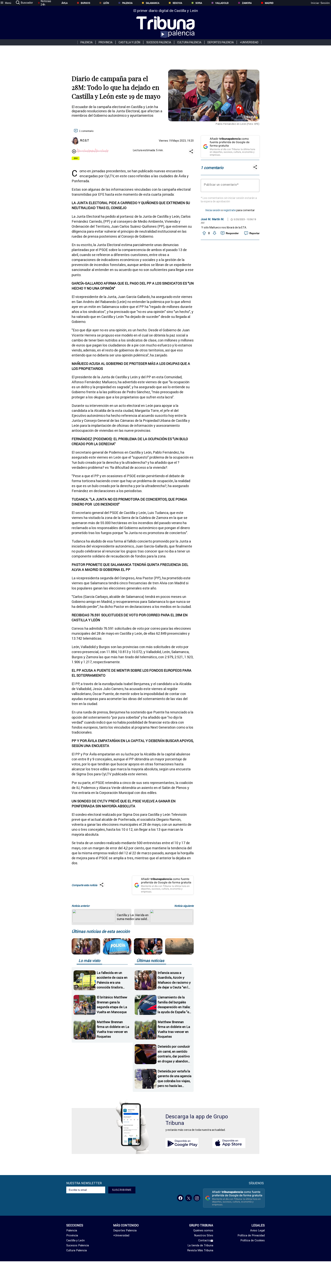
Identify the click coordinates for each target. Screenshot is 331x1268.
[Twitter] (188, 1198)
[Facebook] (180, 1198)
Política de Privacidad (251, 1235)
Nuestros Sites (203, 1235)
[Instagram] (196, 1198)
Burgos (85, 3)
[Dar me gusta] (204, 233)
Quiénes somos (203, 1230)
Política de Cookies (252, 1240)
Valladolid (222, 3)
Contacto (204, 1240)
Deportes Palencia (220, 42)
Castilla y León (129, 42)
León (106, 3)
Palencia (127, 3)
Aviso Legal (257, 1230)
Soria (198, 3)
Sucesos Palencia (158, 42)
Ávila (64, 3)
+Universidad (249, 42)
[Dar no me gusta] (214, 233)
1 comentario (86, 131)
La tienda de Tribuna (200, 1245)
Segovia (177, 3)
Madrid (269, 3)
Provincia (105, 42)
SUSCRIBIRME (122, 1189)
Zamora (247, 3)
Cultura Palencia (189, 42)
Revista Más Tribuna (200, 1250)
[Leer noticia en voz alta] (74, 152)
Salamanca (152, 3)
